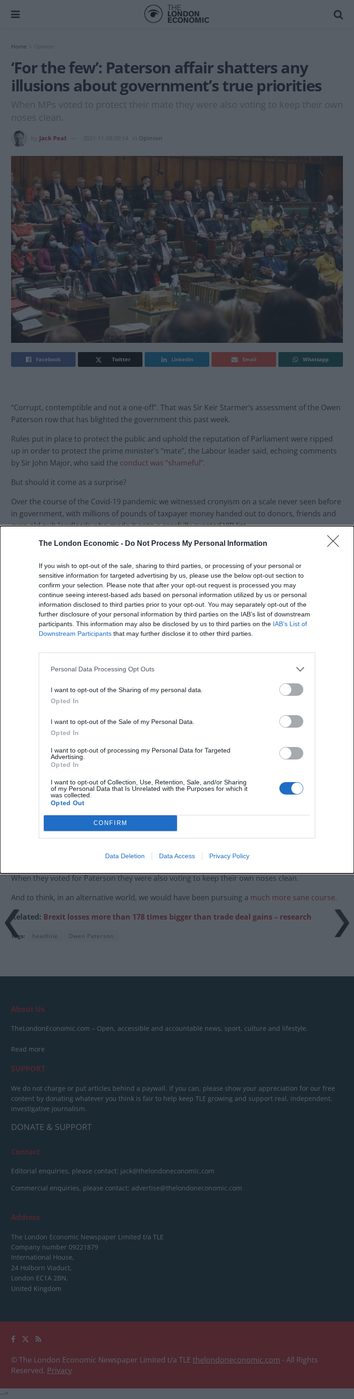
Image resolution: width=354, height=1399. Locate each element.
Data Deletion (125, 856)
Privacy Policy (229, 856)
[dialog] (177, 699)
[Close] (336, 544)
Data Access (177, 856)
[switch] (291, 689)
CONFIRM (111, 822)
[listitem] (177, 669)
